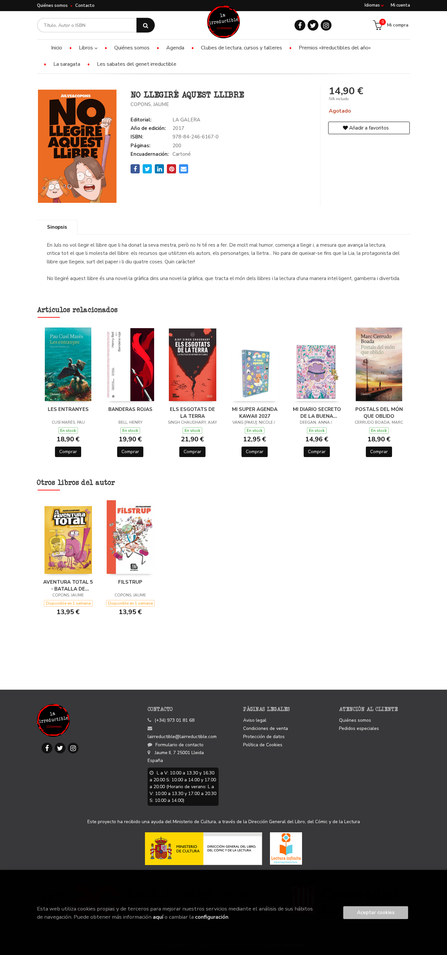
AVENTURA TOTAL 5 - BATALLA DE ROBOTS (68, 585)
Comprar (68, 452)
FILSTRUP (130, 582)
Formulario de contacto (179, 745)
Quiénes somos (52, 6)
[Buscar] (145, 25)
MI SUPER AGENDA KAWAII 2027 (254, 412)
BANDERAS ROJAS (130, 409)
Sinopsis (57, 227)
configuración (211, 917)
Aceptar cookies (376, 912)
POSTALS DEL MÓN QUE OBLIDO (379, 412)
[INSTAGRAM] (326, 25)
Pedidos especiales (359, 728)
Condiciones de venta (265, 728)
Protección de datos (264, 737)
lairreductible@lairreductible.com (182, 737)
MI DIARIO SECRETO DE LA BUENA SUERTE (317, 412)
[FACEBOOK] (300, 25)
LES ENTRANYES (68, 409)
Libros (86, 47)
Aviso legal (254, 720)
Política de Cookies (262, 745)
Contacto (85, 6)
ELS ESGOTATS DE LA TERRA (192, 412)
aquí (158, 917)
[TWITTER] (313, 25)
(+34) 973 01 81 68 (174, 720)
